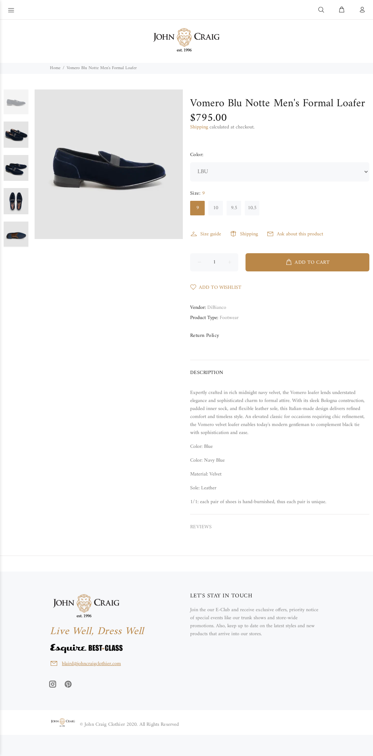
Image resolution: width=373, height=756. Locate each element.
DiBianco (216, 307)
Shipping (199, 127)
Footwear (229, 317)
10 (215, 207)
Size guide (210, 234)
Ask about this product (300, 234)
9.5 (234, 207)
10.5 (252, 207)
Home (55, 68)
